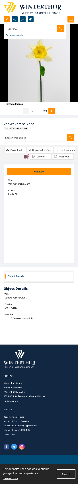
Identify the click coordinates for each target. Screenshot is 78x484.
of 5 (45, 110)
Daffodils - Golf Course (16, 128)
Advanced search (14, 35)
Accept (66, 474)
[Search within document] (70, 137)
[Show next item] (51, 111)
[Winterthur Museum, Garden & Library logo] (32, 8)
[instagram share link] (22, 447)
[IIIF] (26, 156)
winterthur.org (11, 400)
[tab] (39, 171)
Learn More (9, 434)
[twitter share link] (14, 447)
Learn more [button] (10, 478)
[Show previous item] (26, 111)
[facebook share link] (6, 447)
